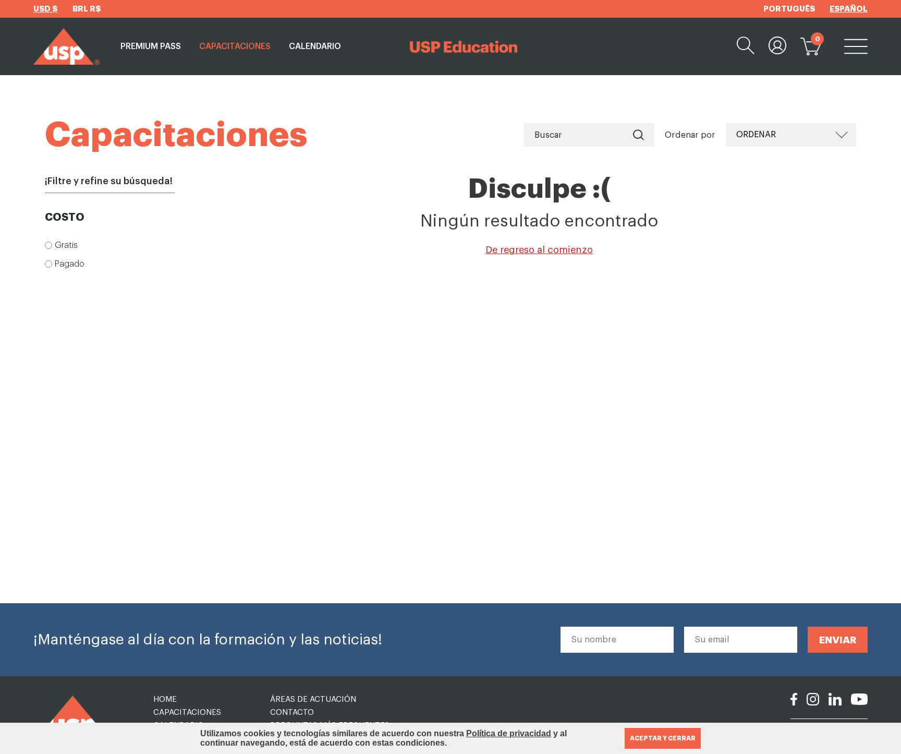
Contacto (292, 712)
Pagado (69, 264)
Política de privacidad (508, 733)
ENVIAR (838, 640)
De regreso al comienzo (539, 250)
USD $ (45, 9)
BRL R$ (86, 9)
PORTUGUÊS (789, 9)
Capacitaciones (235, 46)
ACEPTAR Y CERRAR (663, 738)
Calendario (315, 46)
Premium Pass (150, 46)
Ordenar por (690, 135)
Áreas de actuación (313, 699)
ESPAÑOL (849, 9)
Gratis (66, 245)
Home (165, 699)
